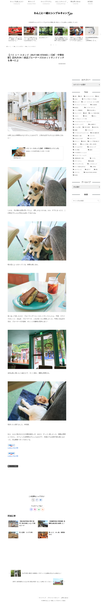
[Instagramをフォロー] (31, 509)
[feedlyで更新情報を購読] (39, 509)
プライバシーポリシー (53, 597)
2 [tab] (53, 45)
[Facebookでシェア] (37, 500)
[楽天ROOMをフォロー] (35, 509)
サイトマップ (42, 597)
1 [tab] (51, 45)
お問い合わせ (64, 597)
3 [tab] (56, 45)
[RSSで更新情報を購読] (42, 509)
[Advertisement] (37, 77)
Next (100, 34)
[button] (98, 201)
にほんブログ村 (13, 448)
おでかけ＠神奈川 (14, 466)
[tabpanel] (15, 34)
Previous (6, 34)
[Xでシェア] (33, 500)
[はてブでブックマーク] (40, 500)
